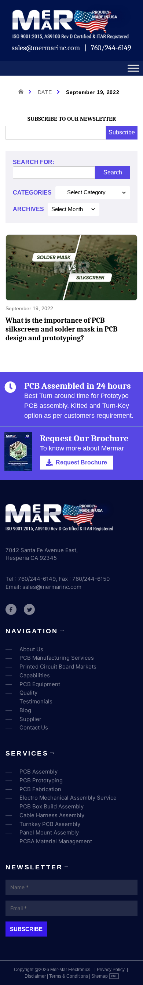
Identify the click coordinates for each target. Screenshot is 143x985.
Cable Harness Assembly (51, 815)
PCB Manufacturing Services (56, 657)
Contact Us (33, 727)
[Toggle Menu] (133, 68)
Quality (28, 692)
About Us (31, 649)
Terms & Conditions (68, 976)
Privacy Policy (111, 969)
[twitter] (29, 609)
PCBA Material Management (55, 841)
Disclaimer (35, 976)
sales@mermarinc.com (46, 48)
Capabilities (34, 675)
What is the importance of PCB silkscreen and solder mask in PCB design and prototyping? (62, 329)
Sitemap (99, 976)
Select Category (86, 192)
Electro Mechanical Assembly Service (68, 797)
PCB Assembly (38, 771)
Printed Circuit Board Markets (57, 666)
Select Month (67, 209)
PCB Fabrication (40, 789)
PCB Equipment (39, 684)
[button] (76, 463)
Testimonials (35, 701)
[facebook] (11, 609)
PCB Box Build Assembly (51, 806)
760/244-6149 (111, 48)
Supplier (30, 719)
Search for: (33, 162)
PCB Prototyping (41, 780)
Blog (25, 710)
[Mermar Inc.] (71, 37)
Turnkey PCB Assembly (49, 824)
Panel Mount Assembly (49, 832)
